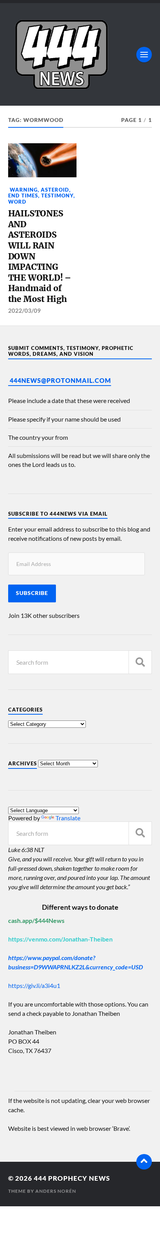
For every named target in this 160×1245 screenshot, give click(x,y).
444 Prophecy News (72, 1178)
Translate (68, 817)
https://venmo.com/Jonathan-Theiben (60, 939)
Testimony (57, 195)
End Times (23, 195)
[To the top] (144, 1162)
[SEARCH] (140, 662)
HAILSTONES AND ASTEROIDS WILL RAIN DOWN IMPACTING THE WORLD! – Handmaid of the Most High (39, 256)
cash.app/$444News (36, 920)
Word (17, 202)
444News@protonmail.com (60, 380)
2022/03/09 (24, 310)
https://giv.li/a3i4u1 (34, 985)
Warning (23, 190)
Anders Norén (55, 1191)
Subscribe (32, 593)
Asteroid (55, 190)
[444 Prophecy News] (80, 54)
